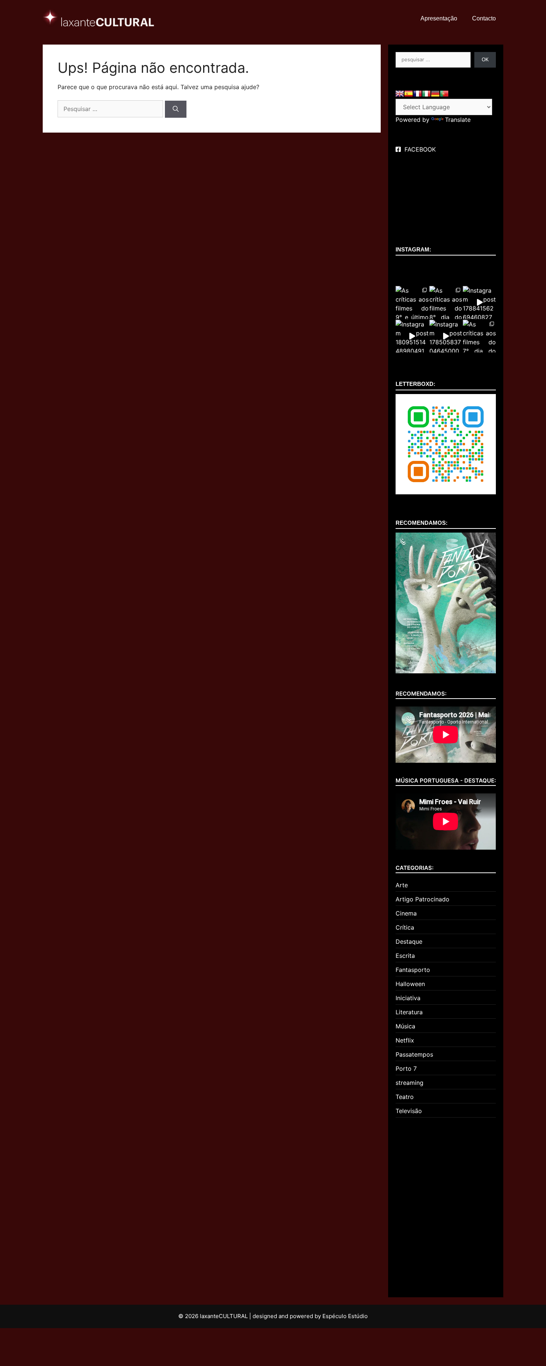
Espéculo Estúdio (345, 1316)
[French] (417, 94)
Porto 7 (406, 1068)
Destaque (409, 941)
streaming (409, 1082)
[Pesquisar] (175, 109)
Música (405, 1026)
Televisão (409, 1111)
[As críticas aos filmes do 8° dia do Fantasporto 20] (445, 302)
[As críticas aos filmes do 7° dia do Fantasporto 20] (479, 336)
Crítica (405, 927)
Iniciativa (408, 998)
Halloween (410, 984)
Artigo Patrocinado (422, 899)
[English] (400, 94)
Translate (458, 119)
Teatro (405, 1096)
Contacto (484, 18)
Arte (402, 885)
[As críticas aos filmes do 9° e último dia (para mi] (412, 302)
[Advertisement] (446, 1204)
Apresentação (438, 18)
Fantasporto (413, 969)
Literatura (409, 1012)
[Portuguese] (444, 94)
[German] (435, 94)
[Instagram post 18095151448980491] (412, 336)
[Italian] (426, 94)
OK (485, 59)
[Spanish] (408, 94)
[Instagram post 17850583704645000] (445, 336)
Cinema (406, 913)
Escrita (405, 955)
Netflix (405, 1040)
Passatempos (414, 1054)
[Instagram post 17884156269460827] (479, 302)
